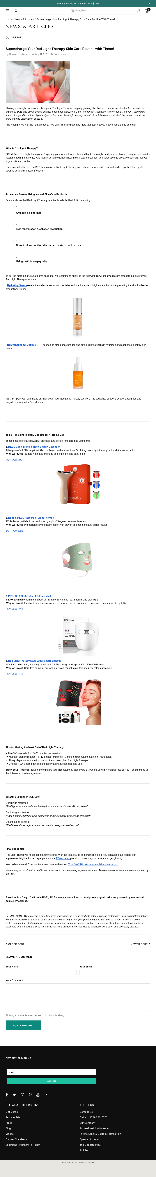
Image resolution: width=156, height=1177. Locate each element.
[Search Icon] (19, 10)
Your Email (86, 966)
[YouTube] (38, 1095)
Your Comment (14, 980)
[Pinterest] (30, 1095)
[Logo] (78, 11)
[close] (149, 3)
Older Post (16, 944)
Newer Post (139, 944)
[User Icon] (138, 10)
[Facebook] (7, 1095)
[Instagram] (22, 1095)
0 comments (58, 54)
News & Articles (24, 19)
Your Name (12, 966)
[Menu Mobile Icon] (7, 11)
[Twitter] (14, 1095)
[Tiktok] (45, 1095)
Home (9, 19)
